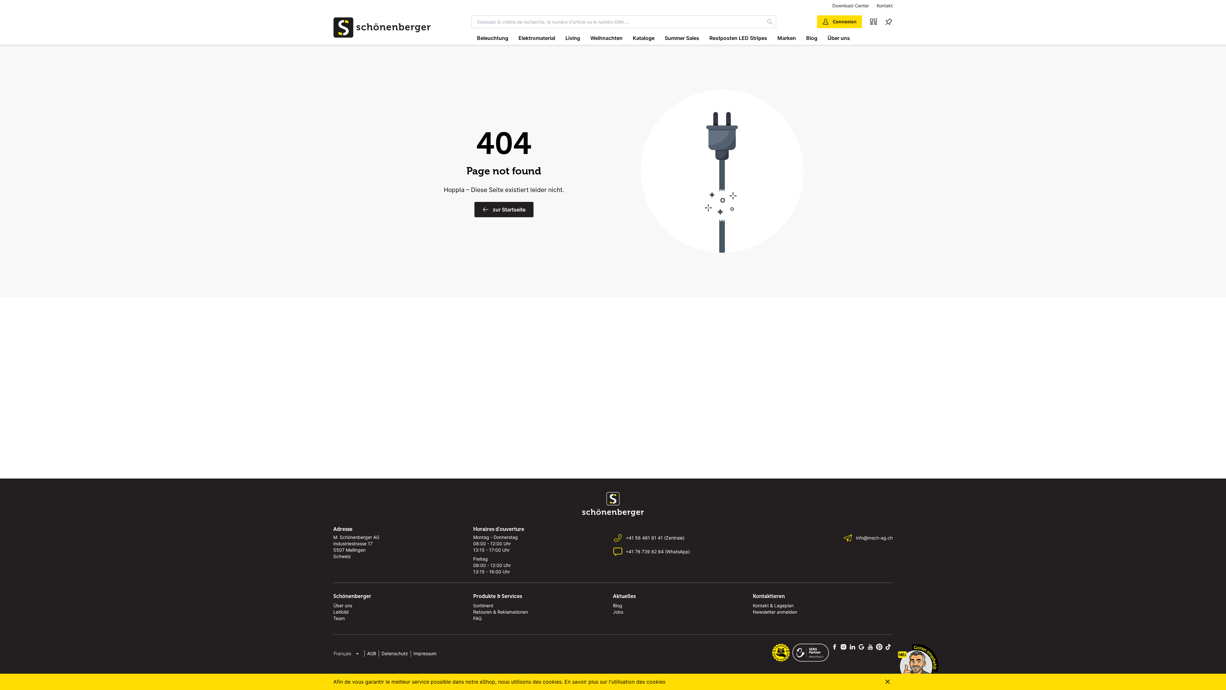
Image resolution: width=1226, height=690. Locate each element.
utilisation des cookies (638, 681)
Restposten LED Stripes (738, 38)
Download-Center (850, 5)
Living (572, 38)
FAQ (477, 618)
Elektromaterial (536, 38)
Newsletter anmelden (775, 612)
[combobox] (618, 21)
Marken (786, 38)
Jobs (618, 612)
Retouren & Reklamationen (500, 612)
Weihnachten (606, 38)
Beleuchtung (492, 38)
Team (339, 618)
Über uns (839, 38)
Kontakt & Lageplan (773, 605)
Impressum (424, 653)
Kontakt (885, 5)
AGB (371, 653)
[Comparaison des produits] (873, 21)
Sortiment (483, 605)
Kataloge (644, 38)
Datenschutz (395, 653)
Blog (811, 38)
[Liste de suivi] (889, 21)
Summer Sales (682, 38)
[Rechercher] (770, 21)
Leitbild (341, 612)
